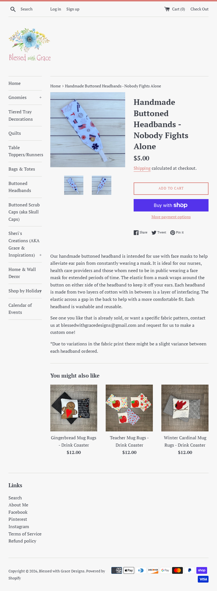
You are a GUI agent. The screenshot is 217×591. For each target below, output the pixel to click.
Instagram (18, 526)
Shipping (142, 168)
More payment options (171, 216)
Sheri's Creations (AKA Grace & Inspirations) (25, 244)
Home (14, 83)
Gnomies (25, 97)
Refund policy (22, 541)
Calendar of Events (20, 309)
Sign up (72, 9)
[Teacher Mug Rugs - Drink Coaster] (129, 408)
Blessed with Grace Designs (61, 571)
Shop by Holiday (25, 291)
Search (15, 498)
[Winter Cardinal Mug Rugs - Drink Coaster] (185, 408)
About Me (18, 505)
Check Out (199, 9)
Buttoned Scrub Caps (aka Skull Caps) (24, 212)
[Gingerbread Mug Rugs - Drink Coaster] (73, 408)
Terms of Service (25, 534)
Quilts (14, 133)
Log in (55, 9)
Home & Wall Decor (22, 273)
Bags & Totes (21, 169)
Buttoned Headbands (19, 187)
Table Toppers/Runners (25, 151)
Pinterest (17, 519)
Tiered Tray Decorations (20, 115)
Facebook (17, 512)
